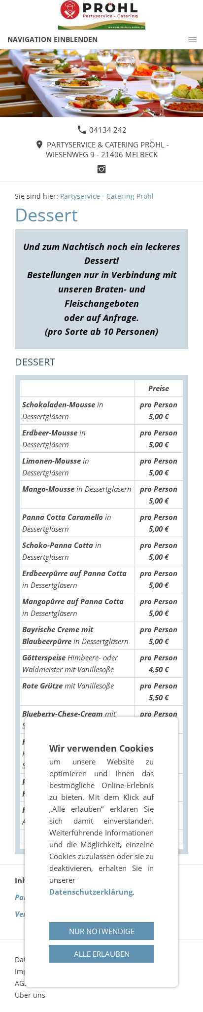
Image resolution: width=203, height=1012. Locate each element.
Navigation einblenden (52, 39)
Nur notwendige (102, 931)
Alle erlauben (102, 954)
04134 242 (107, 130)
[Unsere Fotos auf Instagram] (102, 169)
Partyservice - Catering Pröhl (107, 196)
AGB (22, 983)
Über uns (30, 995)
